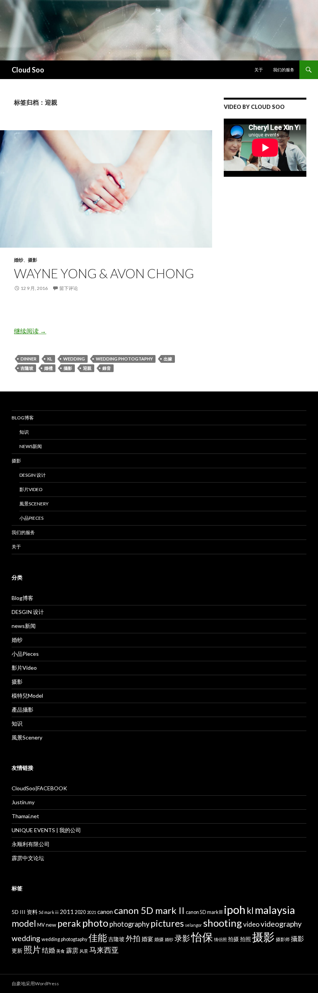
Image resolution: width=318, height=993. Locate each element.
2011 (67, 911)
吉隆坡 (27, 368)
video (251, 924)
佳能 (97, 937)
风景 (84, 950)
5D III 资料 (25, 912)
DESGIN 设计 (32, 475)
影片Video (31, 489)
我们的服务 (283, 69)
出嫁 (168, 358)
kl (49, 358)
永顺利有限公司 (31, 844)
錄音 (106, 368)
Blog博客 (23, 418)
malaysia (275, 909)
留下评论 (68, 288)
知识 (24, 432)
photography (129, 924)
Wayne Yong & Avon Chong (104, 273)
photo (95, 923)
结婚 (48, 950)
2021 (91, 912)
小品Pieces (31, 518)
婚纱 (18, 260)
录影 (182, 938)
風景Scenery (33, 504)
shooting (222, 923)
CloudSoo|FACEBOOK (39, 788)
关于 (258, 69)
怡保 (202, 937)
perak (69, 923)
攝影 (68, 368)
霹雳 (72, 950)
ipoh (234, 909)
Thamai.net (25, 816)
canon (105, 911)
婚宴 (147, 938)
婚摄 (159, 939)
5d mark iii (49, 912)
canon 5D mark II (149, 910)
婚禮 (48, 368)
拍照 (245, 939)
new (51, 924)
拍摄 (233, 939)
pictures (167, 923)
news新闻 (30, 446)
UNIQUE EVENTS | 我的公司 (46, 830)
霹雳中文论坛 (28, 858)
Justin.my (23, 802)
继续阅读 (30, 330)
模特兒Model (27, 695)
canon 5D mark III (204, 912)
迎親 (87, 368)
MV (41, 925)
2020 (80, 912)
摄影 (32, 260)
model (24, 923)
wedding (74, 358)
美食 (60, 950)
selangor (193, 924)
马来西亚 (104, 949)
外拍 (133, 938)
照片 (32, 949)
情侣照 (220, 939)
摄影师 (283, 939)
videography (281, 923)
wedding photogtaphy (124, 358)
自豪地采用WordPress (35, 983)
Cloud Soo (28, 70)
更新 (17, 950)
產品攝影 (22, 709)
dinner (28, 358)
